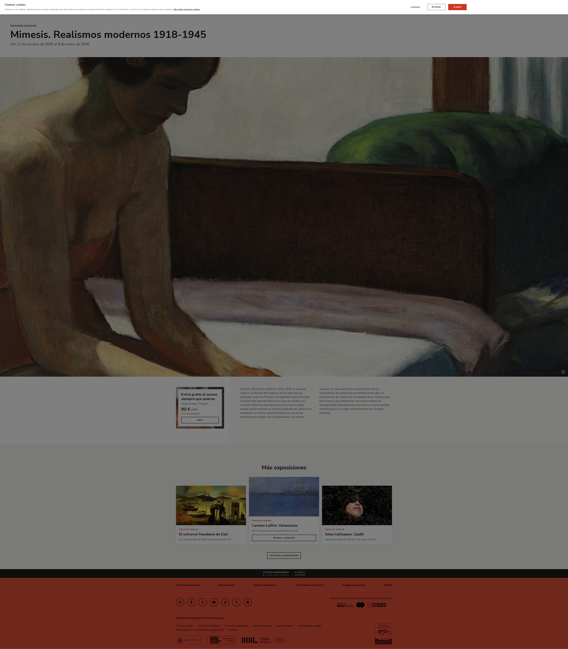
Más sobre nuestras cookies (187, 9)
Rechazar (436, 6)
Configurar (415, 6)
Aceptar (457, 6)
